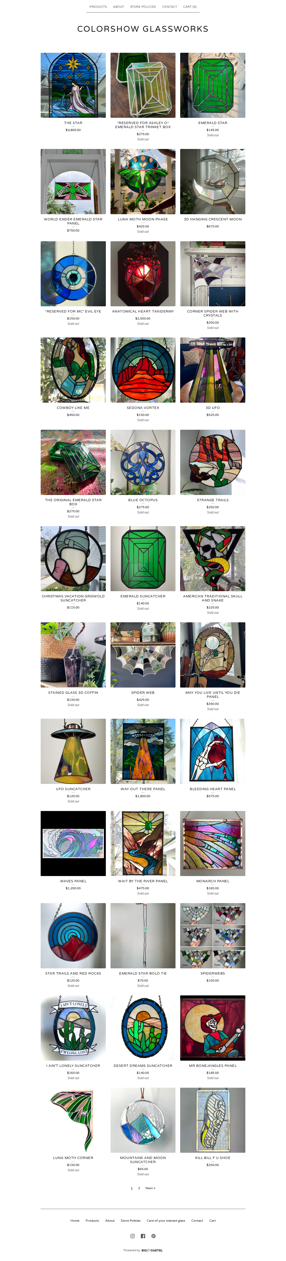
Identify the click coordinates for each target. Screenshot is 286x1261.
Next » (150, 1188)
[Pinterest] (153, 1236)
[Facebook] (143, 1236)
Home (74, 1221)
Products (98, 7)
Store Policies (143, 7)
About (118, 7)
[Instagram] (132, 1236)
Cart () (190, 7)
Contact (169, 7)
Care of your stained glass (166, 1221)
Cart (212, 1221)
